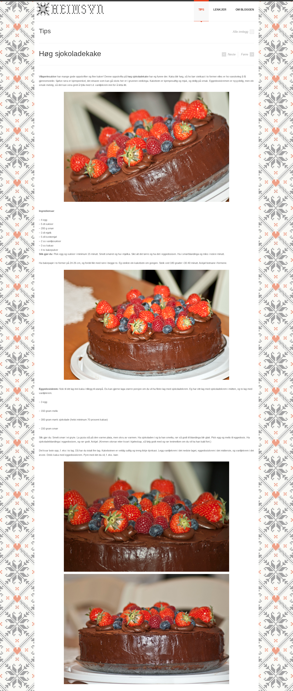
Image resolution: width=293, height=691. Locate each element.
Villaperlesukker (48, 76)
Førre (245, 54)
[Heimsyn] (69, 11)
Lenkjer (219, 9)
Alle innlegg (241, 31)
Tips (201, 9)
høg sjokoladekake (138, 76)
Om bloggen (245, 9)
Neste (231, 54)
